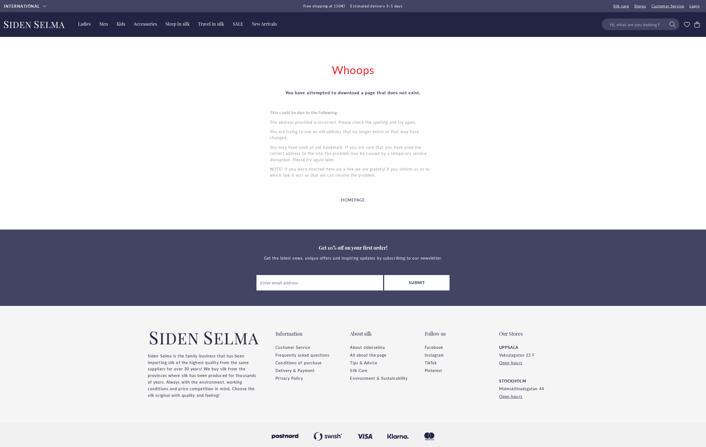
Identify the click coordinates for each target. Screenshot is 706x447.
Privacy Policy (289, 378)
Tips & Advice (363, 362)
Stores (640, 6)
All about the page (368, 355)
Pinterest (433, 370)
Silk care (621, 6)
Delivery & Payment (295, 370)
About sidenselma (367, 347)
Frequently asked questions (303, 355)
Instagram (434, 355)
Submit (417, 282)
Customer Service (667, 6)
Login (694, 6)
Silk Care (358, 370)
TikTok (431, 362)
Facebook (434, 347)
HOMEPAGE (353, 200)
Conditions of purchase (299, 362)
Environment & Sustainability (379, 378)
